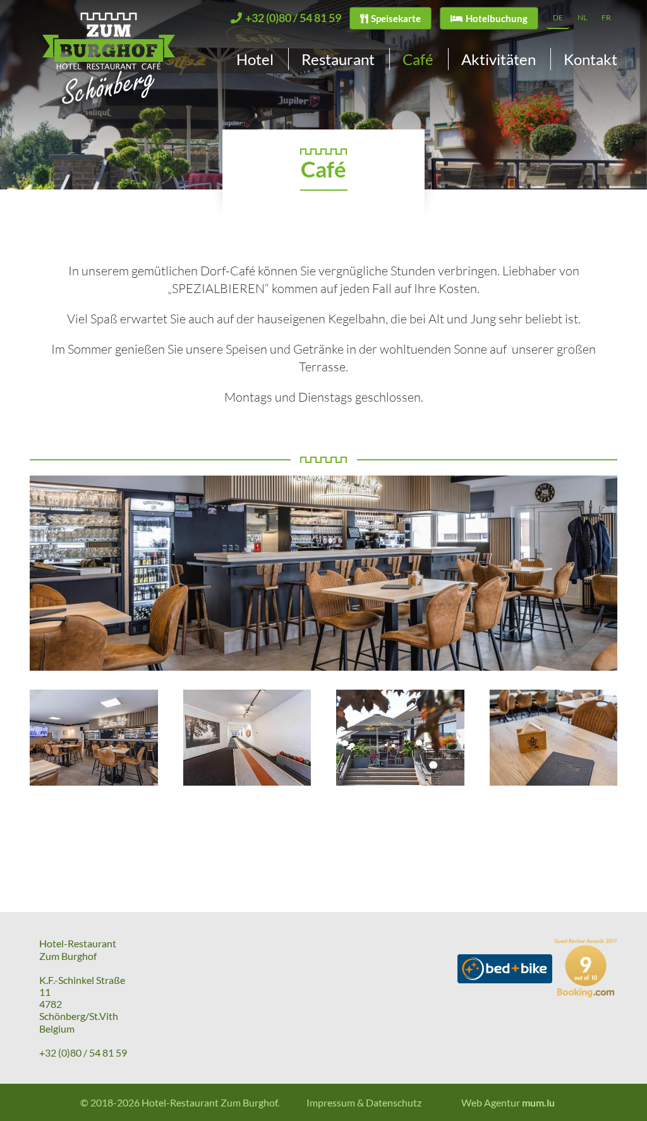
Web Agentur (490, 1102)
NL (582, 17)
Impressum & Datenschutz (363, 1102)
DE (558, 17)
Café (417, 59)
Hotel (255, 59)
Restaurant (338, 59)
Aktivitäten (498, 59)
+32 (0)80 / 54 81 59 (83, 1052)
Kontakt (590, 59)
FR (606, 17)
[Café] (94, 738)
